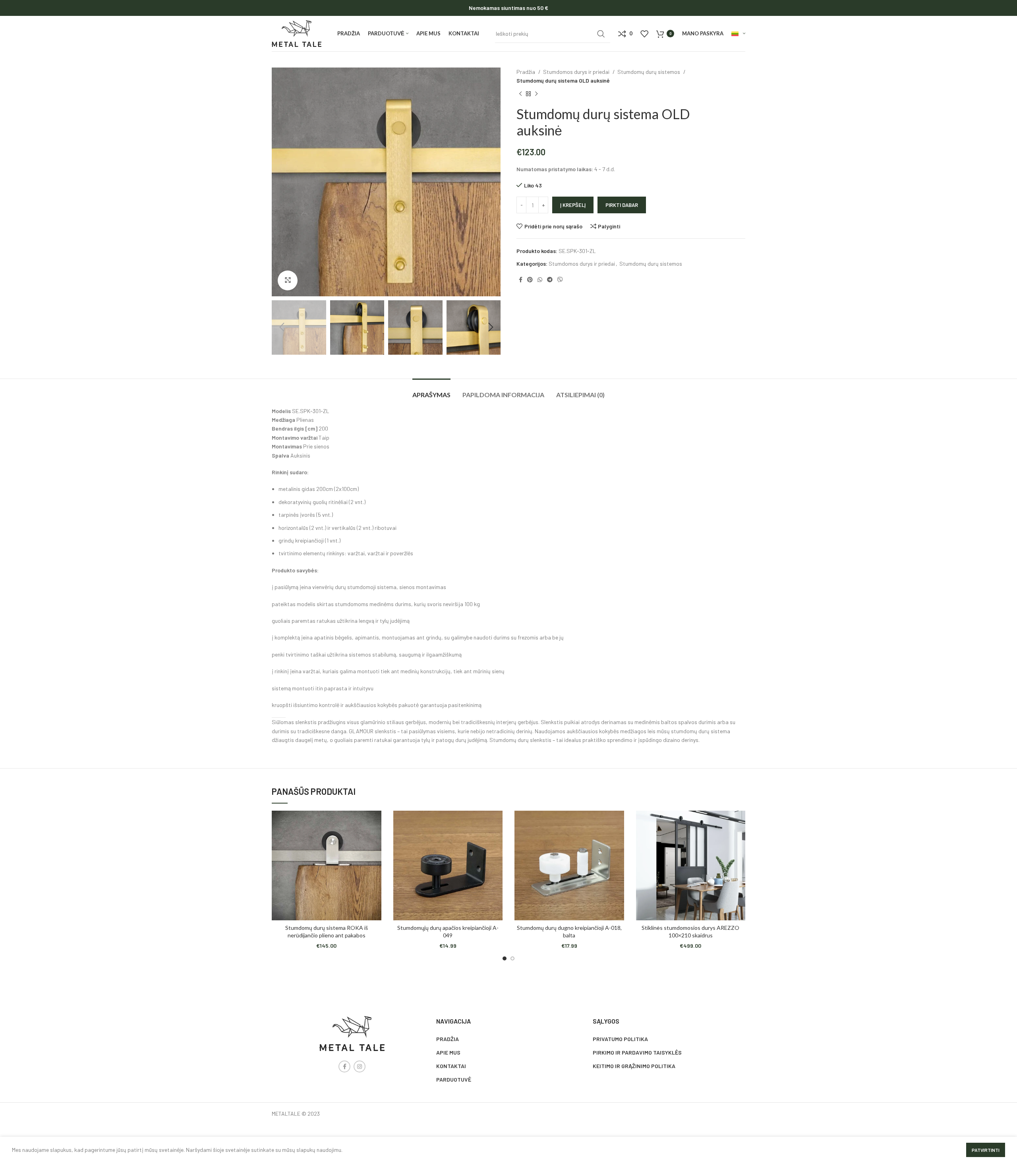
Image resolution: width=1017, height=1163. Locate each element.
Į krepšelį (573, 205)
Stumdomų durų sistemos (649, 71)
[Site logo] (296, 32)
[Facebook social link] (520, 279)
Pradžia (526, 71)
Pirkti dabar (621, 205)
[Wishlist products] (644, 34)
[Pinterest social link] (530, 279)
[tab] (431, 391)
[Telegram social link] (550, 279)
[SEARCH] (601, 34)
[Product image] (326, 865)
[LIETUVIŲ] (738, 34)
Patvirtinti (986, 1150)
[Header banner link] (508, 8)
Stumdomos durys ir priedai (577, 71)
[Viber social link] (560, 279)
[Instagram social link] (359, 1066)
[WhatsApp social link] (540, 279)
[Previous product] (520, 94)
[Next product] (536, 94)
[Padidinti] (288, 280)
